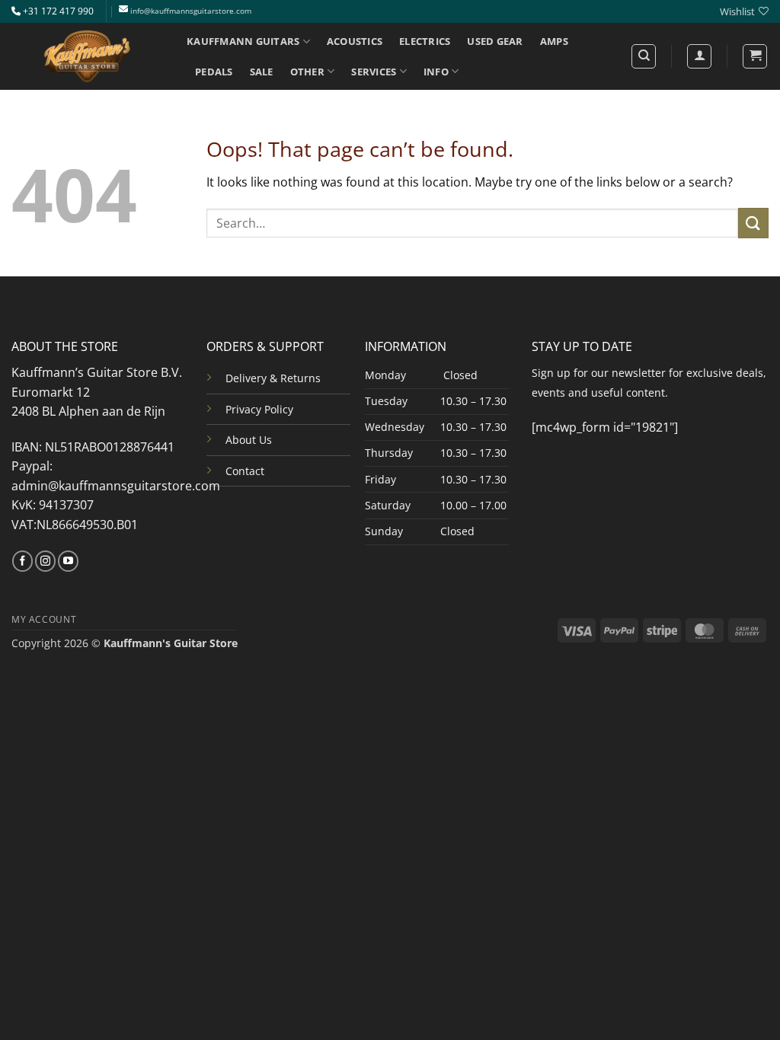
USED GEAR (495, 41)
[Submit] (753, 223)
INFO (436, 71)
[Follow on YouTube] (68, 561)
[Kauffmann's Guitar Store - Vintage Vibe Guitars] (87, 56)
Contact (244, 471)
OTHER (307, 71)
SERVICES (373, 71)
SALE (261, 71)
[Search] (643, 56)
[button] (755, 56)
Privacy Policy (259, 409)
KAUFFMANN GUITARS (243, 41)
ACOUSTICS (354, 41)
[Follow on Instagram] (45, 561)
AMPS (554, 41)
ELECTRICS (424, 41)
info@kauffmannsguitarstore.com (190, 11)
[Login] (699, 56)
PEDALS (214, 71)
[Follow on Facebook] (22, 561)
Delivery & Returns (273, 378)
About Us (248, 439)
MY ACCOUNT (43, 619)
